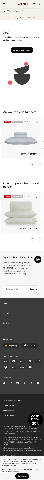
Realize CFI (7, 450)
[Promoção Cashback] (35, 419)
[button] (32, 164)
